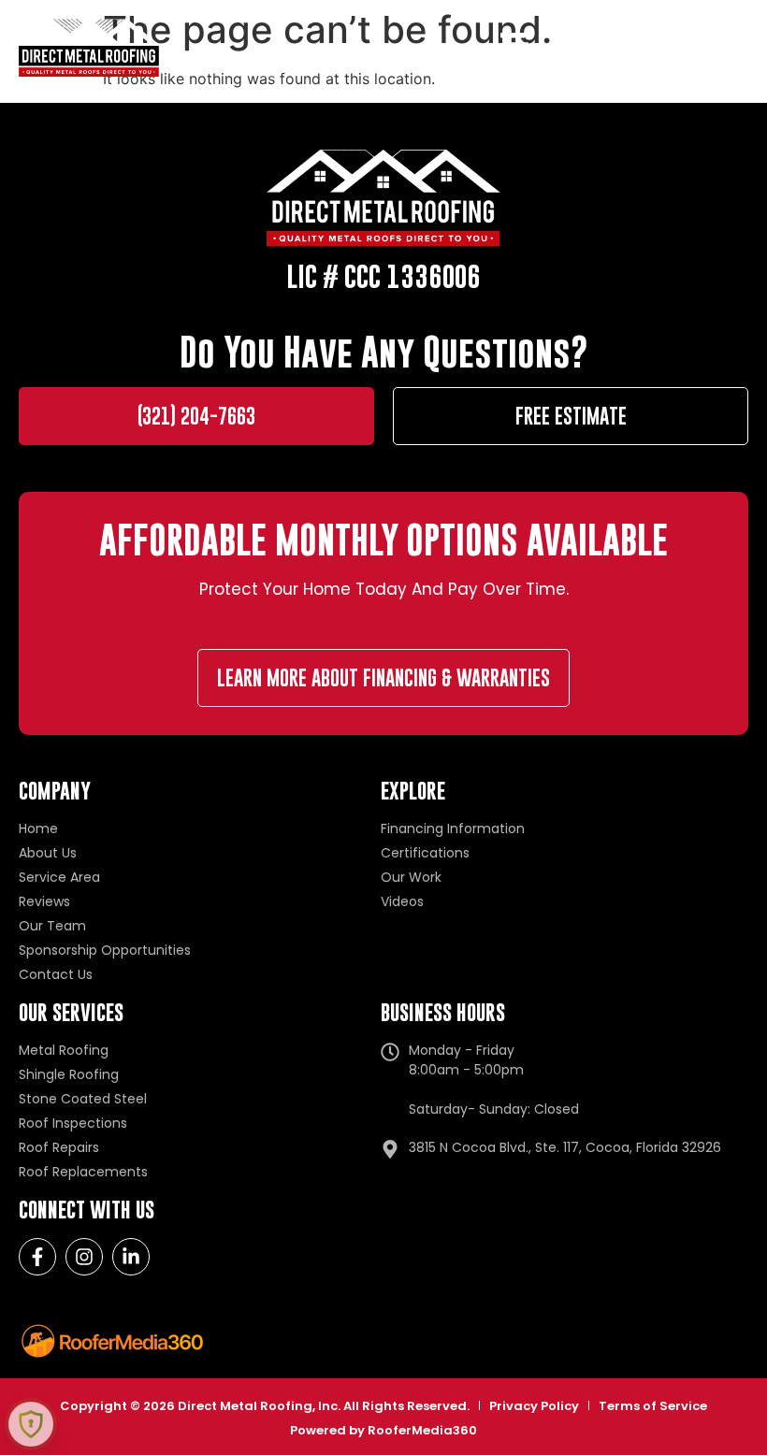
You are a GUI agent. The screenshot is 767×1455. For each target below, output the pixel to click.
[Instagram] (84, 1256)
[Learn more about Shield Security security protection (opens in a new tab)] (31, 1424)
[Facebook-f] (37, 1256)
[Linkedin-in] (131, 1256)
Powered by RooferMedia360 (383, 1430)
